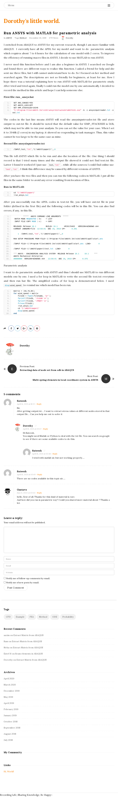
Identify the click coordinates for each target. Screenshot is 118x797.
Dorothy (69, 38)
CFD (8, 616)
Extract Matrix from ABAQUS (28, 635)
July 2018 (8, 740)
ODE (54, 616)
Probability (68, 616)
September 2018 (12, 727)
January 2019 (10, 715)
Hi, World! (9, 771)
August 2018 (10, 733)
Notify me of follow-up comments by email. (28, 578)
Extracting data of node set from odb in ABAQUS (47, 370)
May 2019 (8, 697)
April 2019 (9, 703)
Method (23, 38)
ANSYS (9, 38)
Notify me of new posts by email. (22, 582)
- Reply (38, 404)
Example (20, 616)
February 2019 (11, 709)
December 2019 (12, 690)
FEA (32, 616)
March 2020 (10, 684)
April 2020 (9, 678)
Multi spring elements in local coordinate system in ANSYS (65, 380)
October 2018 (11, 721)
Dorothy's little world (31, 20)
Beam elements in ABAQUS (29, 653)
